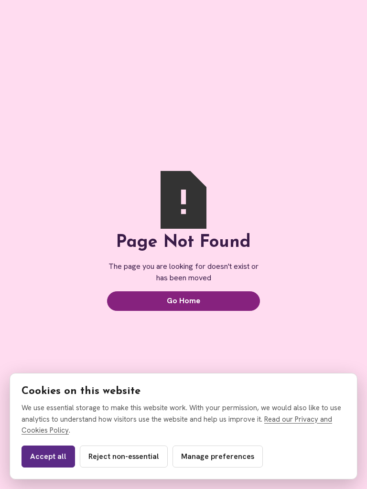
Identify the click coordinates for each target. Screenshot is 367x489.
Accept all (48, 456)
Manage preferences (217, 456)
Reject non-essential (123, 456)
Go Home (183, 301)
